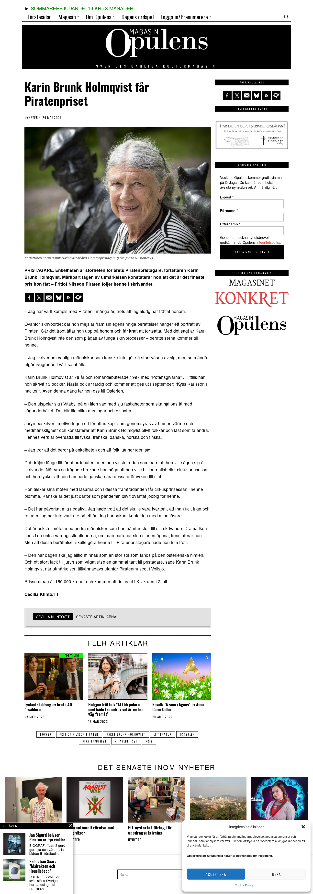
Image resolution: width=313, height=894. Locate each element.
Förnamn (229, 210)
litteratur (163, 734)
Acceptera (216, 874)
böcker (46, 734)
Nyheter (31, 117)
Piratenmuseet (95, 741)
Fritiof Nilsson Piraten (79, 734)
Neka (276, 874)
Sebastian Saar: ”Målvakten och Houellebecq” (42, 866)
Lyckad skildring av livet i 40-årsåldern (48, 707)
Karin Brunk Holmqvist (126, 734)
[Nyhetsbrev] (78, 297)
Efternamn (230, 223)
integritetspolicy (268, 242)
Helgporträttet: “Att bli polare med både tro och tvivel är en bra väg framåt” (115, 709)
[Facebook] (29, 297)
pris (149, 741)
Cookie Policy (244, 885)
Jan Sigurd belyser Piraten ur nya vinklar (47, 837)
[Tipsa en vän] (49, 297)
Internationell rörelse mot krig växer (91, 830)
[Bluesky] (58, 297)
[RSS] (68, 297)
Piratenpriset (126, 741)
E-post (227, 197)
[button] (303, 826)
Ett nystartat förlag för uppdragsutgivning (150, 830)
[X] (39, 297)
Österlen (187, 734)
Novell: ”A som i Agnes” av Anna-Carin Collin (179, 707)
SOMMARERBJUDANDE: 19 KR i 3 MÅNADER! (83, 8)
